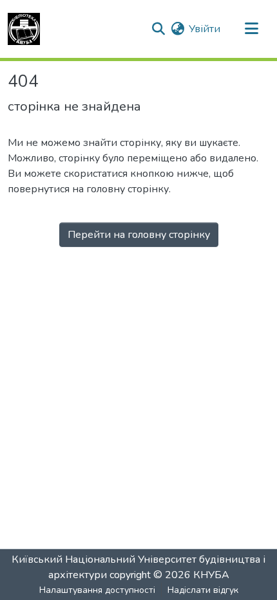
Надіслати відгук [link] (202, 590)
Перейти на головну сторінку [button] (139, 235)
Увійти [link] (204, 29)
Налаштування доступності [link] (97, 590)
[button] (24, 29)
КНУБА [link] (211, 575)
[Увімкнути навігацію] (251, 29)
